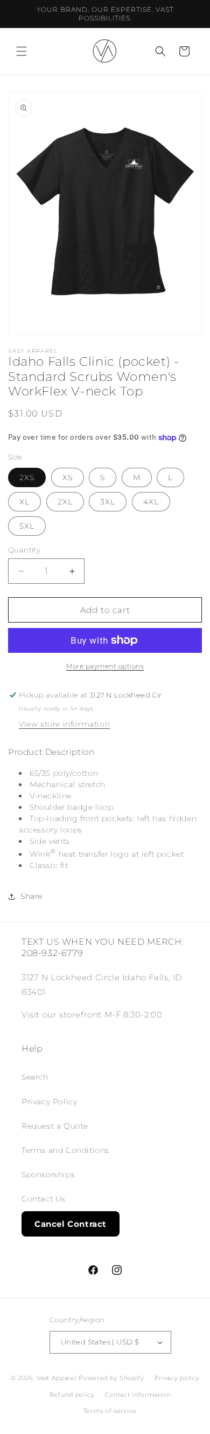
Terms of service (110, 1411)
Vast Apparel (56, 1378)
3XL (107, 502)
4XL (151, 502)
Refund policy (72, 1394)
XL (24, 502)
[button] (21, 51)
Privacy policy (177, 1378)
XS (67, 477)
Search (35, 1077)
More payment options (105, 666)
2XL (65, 502)
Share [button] (31, 896)
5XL (26, 526)
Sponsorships (48, 1174)
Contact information (138, 1394)
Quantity (24, 549)
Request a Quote (55, 1126)
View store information (64, 724)
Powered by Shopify (111, 1378)
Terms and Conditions (65, 1150)
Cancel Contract (70, 1224)
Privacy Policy (49, 1102)
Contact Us (44, 1199)
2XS (26, 477)
